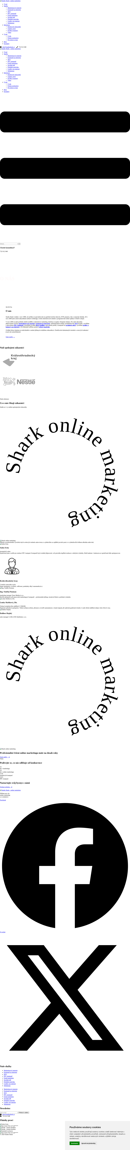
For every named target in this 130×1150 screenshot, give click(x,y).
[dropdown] (65, 242)
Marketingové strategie (11, 1070)
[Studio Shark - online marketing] (10, 49)
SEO (5, 1074)
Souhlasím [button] (74, 1143)
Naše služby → (10, 337)
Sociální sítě (7, 1080)
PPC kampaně (8, 1076)
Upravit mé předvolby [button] (88, 1143)
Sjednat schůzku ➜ (6, 787)
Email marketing (9, 1078)
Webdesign (7, 1085)
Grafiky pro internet (10, 1084)
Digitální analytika (9, 1082)
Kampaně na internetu (10, 1072)
